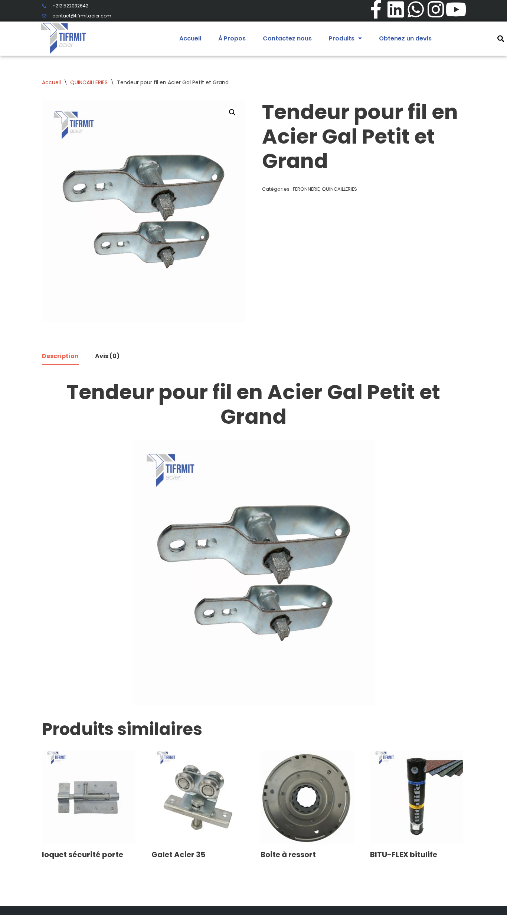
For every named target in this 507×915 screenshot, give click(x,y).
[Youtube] (456, 9)
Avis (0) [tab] (107, 356)
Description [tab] (60, 356)
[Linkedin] (395, 9)
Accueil (190, 38)
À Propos (232, 38)
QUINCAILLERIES (89, 82)
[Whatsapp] (415, 9)
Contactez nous (287, 38)
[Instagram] (435, 9)
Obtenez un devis (405, 38)
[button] (232, 112)
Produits (341, 38)
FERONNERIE (306, 189)
